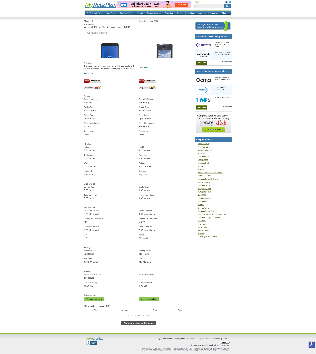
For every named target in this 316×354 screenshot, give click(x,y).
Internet (140, 13)
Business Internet (154, 13)
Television (169, 13)
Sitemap (226, 339)
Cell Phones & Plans (94, 13)
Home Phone (111, 13)
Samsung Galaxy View (206, 211)
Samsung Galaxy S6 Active (208, 237)
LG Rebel (201, 234)
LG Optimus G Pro (204, 189)
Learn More (201, 63)
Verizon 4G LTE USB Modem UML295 (212, 214)
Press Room (167, 339)
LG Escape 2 (202, 153)
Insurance (214, 13)
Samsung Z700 (203, 201)
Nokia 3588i (202, 195)
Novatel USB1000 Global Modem (210, 173)
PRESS (197, 2)
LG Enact (201, 166)
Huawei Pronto (203, 230)
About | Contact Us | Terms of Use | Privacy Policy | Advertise (197, 339)
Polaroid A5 (202, 224)
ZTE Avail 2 (202, 221)
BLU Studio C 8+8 (204, 192)
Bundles (180, 13)
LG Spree (201, 169)
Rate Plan (100, 4)
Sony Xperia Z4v (204, 147)
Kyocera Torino (203, 208)
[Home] (104, 338)
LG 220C (201, 205)
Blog (224, 13)
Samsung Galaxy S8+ (205, 185)
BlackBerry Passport (205, 150)
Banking (191, 13)
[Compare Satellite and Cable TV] (213, 123)
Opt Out (225, 342)
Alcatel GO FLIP (203, 144)
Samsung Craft (203, 163)
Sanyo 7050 (202, 227)
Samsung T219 (203, 157)
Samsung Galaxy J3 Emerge (208, 179)
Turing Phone (203, 160)
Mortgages (202, 13)
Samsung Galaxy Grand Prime (209, 218)
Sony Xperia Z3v (204, 182)
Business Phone (126, 13)
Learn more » (89, 72)
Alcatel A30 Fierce (205, 176)
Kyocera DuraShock (205, 198)
